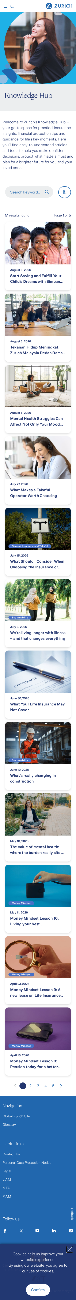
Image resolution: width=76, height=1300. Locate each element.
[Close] (70, 1249)
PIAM (7, 1196)
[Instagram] (70, 1231)
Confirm (38, 1290)
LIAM (7, 1179)
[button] (29, 192)
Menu (6, 6)
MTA (6, 1188)
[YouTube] (37, 1231)
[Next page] (60, 1085)
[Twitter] (21, 1231)
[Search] (12, 6)
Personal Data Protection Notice (27, 1162)
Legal (7, 1171)
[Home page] (59, 6)
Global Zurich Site (16, 1116)
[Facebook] (5, 1231)
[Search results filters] (64, 192)
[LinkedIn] (54, 1231)
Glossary (9, 1124)
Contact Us (11, 1154)
